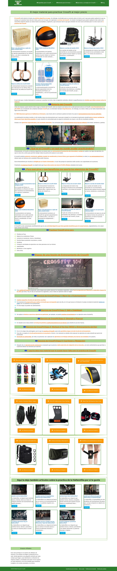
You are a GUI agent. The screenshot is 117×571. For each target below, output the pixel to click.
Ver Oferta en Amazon (27, 389)
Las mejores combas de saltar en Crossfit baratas (69, 84)
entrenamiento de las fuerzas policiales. (90, 114)
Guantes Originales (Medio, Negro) (27, 401)
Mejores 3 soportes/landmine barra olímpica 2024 (25, 184)
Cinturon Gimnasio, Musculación (59, 440)
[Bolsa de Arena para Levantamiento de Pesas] (26, 374)
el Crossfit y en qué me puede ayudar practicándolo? (66, 148)
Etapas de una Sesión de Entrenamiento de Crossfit (62, 255)
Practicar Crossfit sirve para (61, 230)
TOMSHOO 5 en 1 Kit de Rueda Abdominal (59, 360)
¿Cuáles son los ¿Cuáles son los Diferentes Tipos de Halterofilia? (45, 522)
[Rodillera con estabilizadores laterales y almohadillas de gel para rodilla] (91, 454)
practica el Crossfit (49, 331)
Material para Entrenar (64, 2)
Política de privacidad (91, 568)
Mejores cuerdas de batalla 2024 (69, 48)
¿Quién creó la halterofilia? (19, 496)
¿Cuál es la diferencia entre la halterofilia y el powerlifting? (92, 496)
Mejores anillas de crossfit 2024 (20, 84)
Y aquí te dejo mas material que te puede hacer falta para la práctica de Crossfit (61, 351)
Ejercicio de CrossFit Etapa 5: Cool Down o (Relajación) (61, 341)
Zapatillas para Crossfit (44, 2)
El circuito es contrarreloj (24, 336)
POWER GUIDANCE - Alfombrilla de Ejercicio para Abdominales (91, 360)
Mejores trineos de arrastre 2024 (93, 48)
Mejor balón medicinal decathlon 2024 (45, 48)
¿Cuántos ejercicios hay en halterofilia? (19, 522)
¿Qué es (34, 148)
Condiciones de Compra (72, 568)
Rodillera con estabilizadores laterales (92, 440)
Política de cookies (101, 568)
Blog (103, 2)
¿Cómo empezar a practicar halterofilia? (68, 522)
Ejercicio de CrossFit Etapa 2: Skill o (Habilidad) (61, 310)
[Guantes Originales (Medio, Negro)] (26, 415)
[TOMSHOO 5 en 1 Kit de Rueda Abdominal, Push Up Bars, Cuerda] (58, 374)
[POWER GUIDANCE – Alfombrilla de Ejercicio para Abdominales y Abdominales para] (91, 375)
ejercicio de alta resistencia (33, 345)
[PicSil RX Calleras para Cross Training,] (58, 415)
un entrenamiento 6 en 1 (97, 156)
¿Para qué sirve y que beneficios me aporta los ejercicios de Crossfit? (61, 169)
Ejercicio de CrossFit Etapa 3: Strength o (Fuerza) (61, 318)
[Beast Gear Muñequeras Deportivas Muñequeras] (91, 415)
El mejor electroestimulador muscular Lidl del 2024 (44, 84)
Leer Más (14, 59)
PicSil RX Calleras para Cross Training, (59, 401)
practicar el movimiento (68, 314)
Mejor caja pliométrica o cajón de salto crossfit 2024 (20, 48)
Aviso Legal (81, 568)
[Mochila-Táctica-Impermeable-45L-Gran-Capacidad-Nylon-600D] (26, 454)
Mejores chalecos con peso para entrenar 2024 (94, 210)
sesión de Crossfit (24, 290)
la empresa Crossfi (26, 165)
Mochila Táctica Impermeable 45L (27, 440)
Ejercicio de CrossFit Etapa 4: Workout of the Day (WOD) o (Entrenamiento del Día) (61, 327)
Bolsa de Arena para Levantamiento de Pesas (27, 360)
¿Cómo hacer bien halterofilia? (69, 496)
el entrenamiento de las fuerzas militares (75, 122)
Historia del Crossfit (61, 104)
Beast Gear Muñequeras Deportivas (92, 401)
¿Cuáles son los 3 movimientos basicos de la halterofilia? (45, 496)
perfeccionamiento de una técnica (57, 322)
